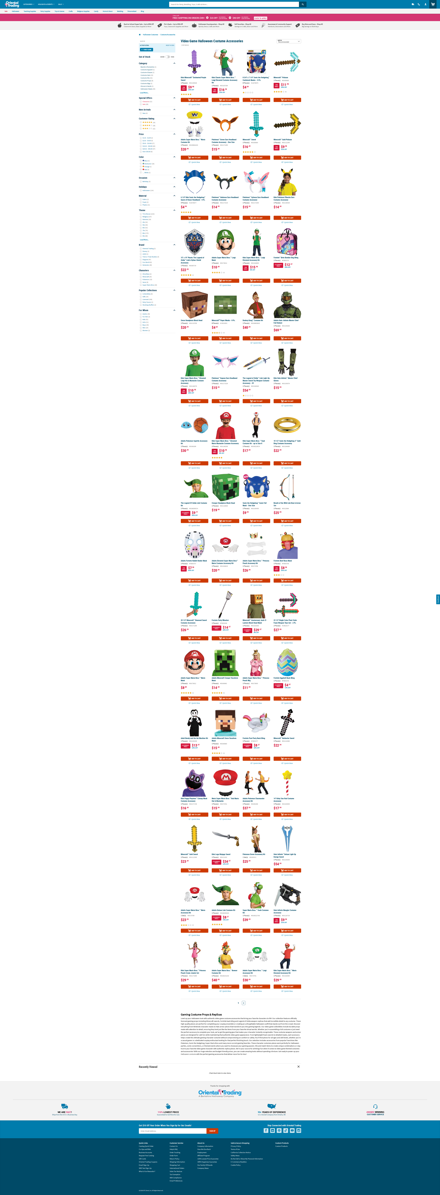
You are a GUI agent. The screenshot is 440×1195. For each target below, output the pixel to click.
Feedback (438, 599)
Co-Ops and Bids (145, 1149)
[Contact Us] (419, 4)
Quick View (195, 104)
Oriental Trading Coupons (148, 1162)
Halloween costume (188, 1054)
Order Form (174, 1155)
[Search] (303, 4)
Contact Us (174, 1146)
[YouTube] (292, 1130)
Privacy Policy (236, 1146)
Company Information (205, 1146)
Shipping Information (177, 1162)
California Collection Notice (241, 1152)
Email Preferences (176, 1181)
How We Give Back (204, 1149)
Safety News (235, 1155)
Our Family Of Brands (204, 1165)
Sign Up (212, 1131)
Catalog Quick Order (146, 1146)
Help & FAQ (173, 1149)
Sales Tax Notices (176, 1171)
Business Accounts (145, 1152)
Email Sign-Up (144, 1165)
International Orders (177, 1168)
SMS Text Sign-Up (145, 1168)
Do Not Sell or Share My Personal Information (247, 1159)
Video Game (147, 49)
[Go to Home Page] (140, 35)
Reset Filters (170, 45)
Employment (201, 1152)
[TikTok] (285, 1130)
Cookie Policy (236, 1165)
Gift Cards (142, 1159)
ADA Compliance (176, 1178)
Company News (203, 1168)
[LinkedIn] (272, 1130)
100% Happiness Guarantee (207, 1162)
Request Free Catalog (146, 1155)
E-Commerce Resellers (239, 1162)
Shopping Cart (175, 1165)
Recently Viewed (148, 1067)
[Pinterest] (279, 1130)
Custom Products (281, 1146)
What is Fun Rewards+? (147, 1171)
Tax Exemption (175, 1174)
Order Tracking (175, 1152)
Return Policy (174, 1159)
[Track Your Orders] (413, 4)
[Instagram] (298, 1130)
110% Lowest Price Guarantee (207, 1159)
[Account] (425, 4)
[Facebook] (266, 1130)
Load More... (144, 93)
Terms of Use (235, 1149)
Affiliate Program (203, 1155)
